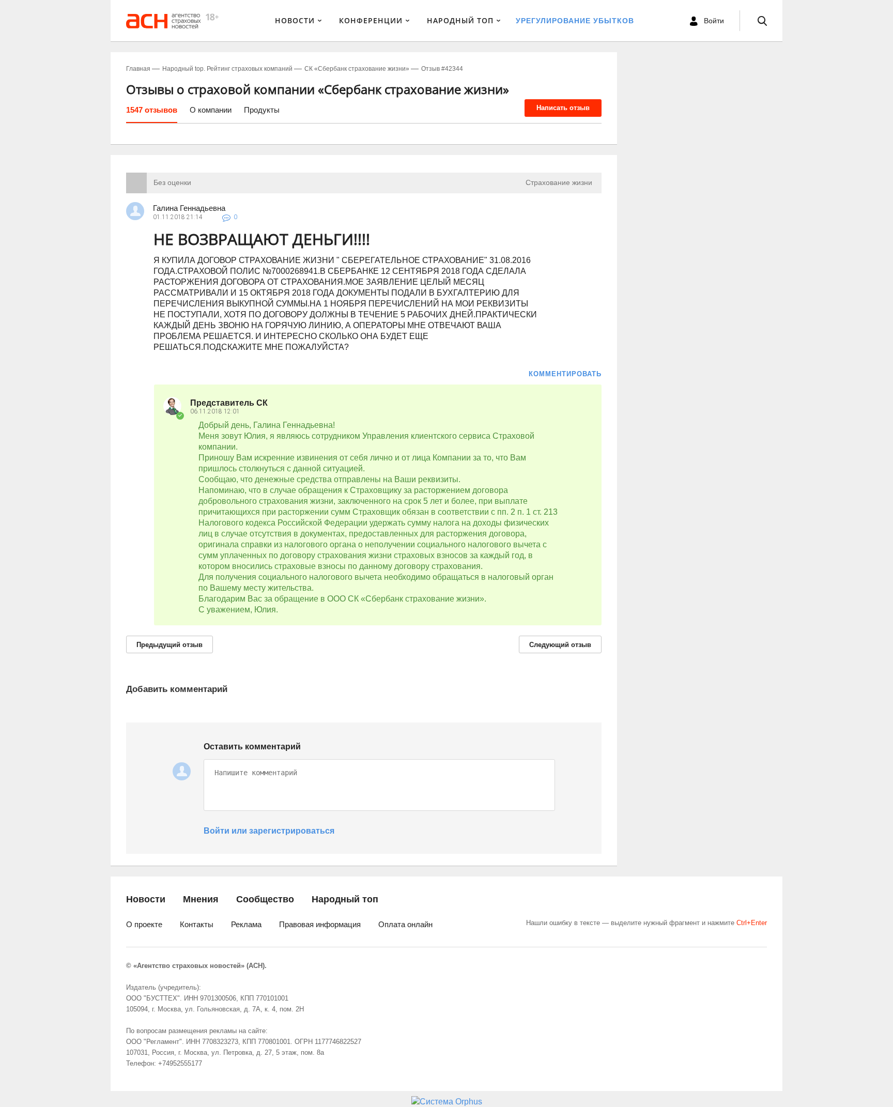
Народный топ (345, 899)
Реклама (246, 924)
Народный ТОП (460, 20)
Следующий (560, 645)
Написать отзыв (563, 108)
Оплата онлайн (405, 924)
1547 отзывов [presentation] (151, 109)
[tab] (151, 113)
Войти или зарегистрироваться (269, 830)
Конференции (371, 20)
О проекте (144, 924)
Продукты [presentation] (262, 109)
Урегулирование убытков (575, 21)
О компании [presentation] (211, 109)
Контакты (196, 924)
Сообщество (265, 899)
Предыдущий (169, 645)
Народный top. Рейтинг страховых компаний (227, 68)
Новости (295, 20)
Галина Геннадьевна (189, 208)
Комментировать (565, 374)
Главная (138, 68)
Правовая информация (320, 924)
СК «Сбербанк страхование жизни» (356, 68)
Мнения (201, 899)
